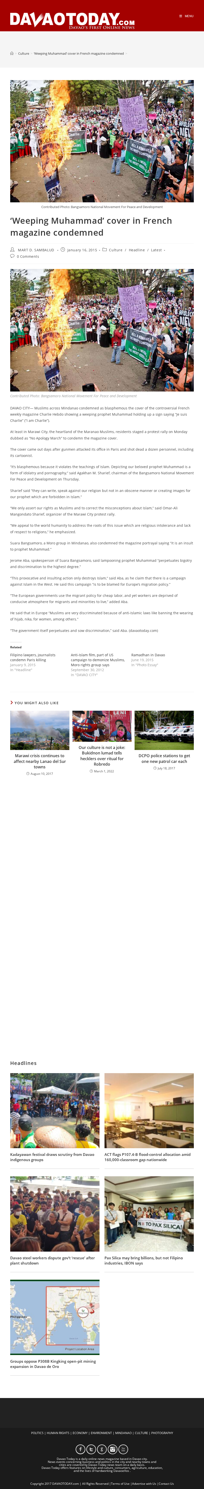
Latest (156, 250)
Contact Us (166, 1484)
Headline (137, 250)
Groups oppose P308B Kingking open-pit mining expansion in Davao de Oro (53, 1364)
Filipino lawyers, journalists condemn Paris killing (32, 657)
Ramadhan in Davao (148, 655)
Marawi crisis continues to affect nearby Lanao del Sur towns (40, 761)
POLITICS (37, 1433)
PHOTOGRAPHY (162, 1433)
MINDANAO (123, 1433)
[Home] (11, 53)
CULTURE (141, 1433)
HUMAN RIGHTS (58, 1433)
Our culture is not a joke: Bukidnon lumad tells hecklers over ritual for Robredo (102, 756)
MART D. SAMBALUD (36, 250)
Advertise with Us (144, 1484)
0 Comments (28, 256)
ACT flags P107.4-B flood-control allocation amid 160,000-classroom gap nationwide (147, 1157)
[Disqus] (102, 845)
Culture (115, 250)
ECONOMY (80, 1433)
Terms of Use (120, 1484)
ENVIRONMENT (101, 1433)
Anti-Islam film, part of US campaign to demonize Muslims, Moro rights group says (98, 660)
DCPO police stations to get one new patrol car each (164, 758)
